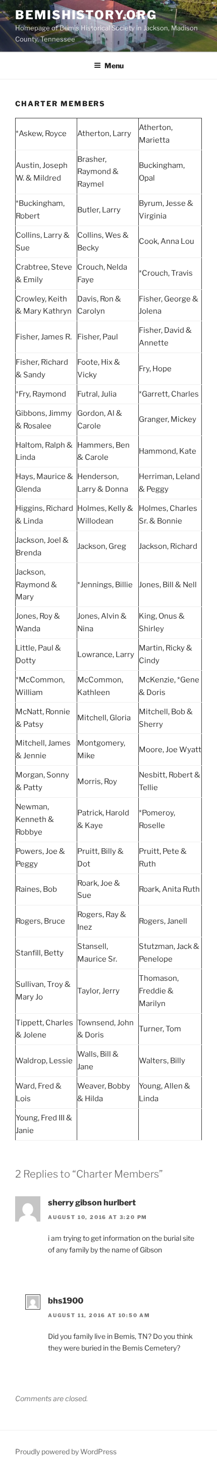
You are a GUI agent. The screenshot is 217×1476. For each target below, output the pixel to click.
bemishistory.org (86, 15)
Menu (114, 65)
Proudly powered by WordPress (66, 1451)
